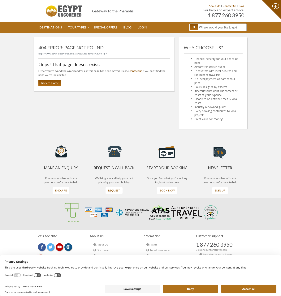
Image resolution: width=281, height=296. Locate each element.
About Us (214, 5)
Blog (241, 5)
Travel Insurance (159, 250)
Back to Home (50, 83)
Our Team (102, 250)
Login (142, 27)
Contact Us (229, 5)
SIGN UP (220, 190)
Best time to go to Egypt (217, 254)
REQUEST (114, 190)
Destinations (51, 27)
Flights (153, 244)
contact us (135, 70)
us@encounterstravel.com (211, 249)
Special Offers (105, 27)
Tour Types (77, 27)
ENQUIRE (61, 190)
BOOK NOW (167, 190)
